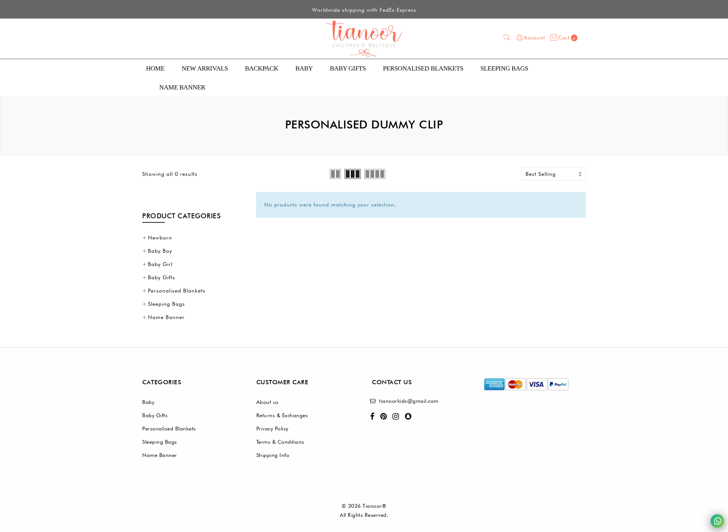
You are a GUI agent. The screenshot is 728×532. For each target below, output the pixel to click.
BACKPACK (261, 68)
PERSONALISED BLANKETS (423, 68)
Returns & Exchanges (282, 415)
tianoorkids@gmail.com (409, 401)
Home (155, 68)
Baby (304, 68)
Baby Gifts (348, 68)
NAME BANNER (182, 87)
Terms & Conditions (280, 442)
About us (267, 402)
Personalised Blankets (177, 291)
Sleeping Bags (504, 68)
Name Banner (166, 317)
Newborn (160, 238)
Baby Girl (160, 264)
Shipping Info (273, 455)
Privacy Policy (272, 429)
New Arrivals (205, 68)
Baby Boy (160, 251)
